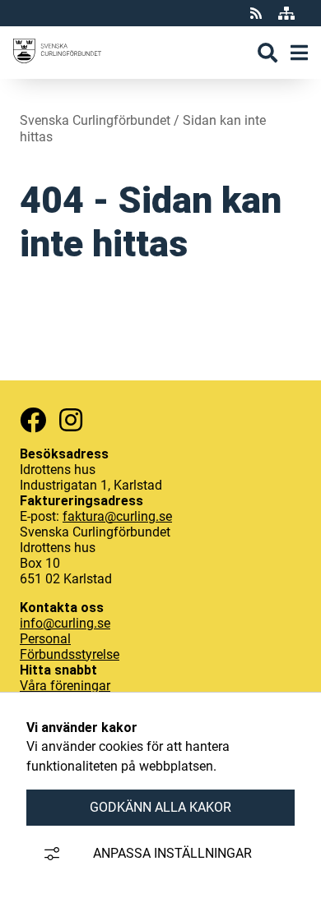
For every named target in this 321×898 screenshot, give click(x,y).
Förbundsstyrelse (69, 654)
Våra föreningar (65, 685)
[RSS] (258, 13)
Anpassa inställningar (172, 853)
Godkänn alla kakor (160, 807)
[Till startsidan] (57, 71)
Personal (45, 639)
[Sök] (267, 53)
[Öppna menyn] (299, 53)
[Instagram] (70, 420)
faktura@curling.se (117, 516)
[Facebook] (33, 420)
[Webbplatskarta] (286, 13)
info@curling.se (65, 623)
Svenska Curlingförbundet (95, 120)
